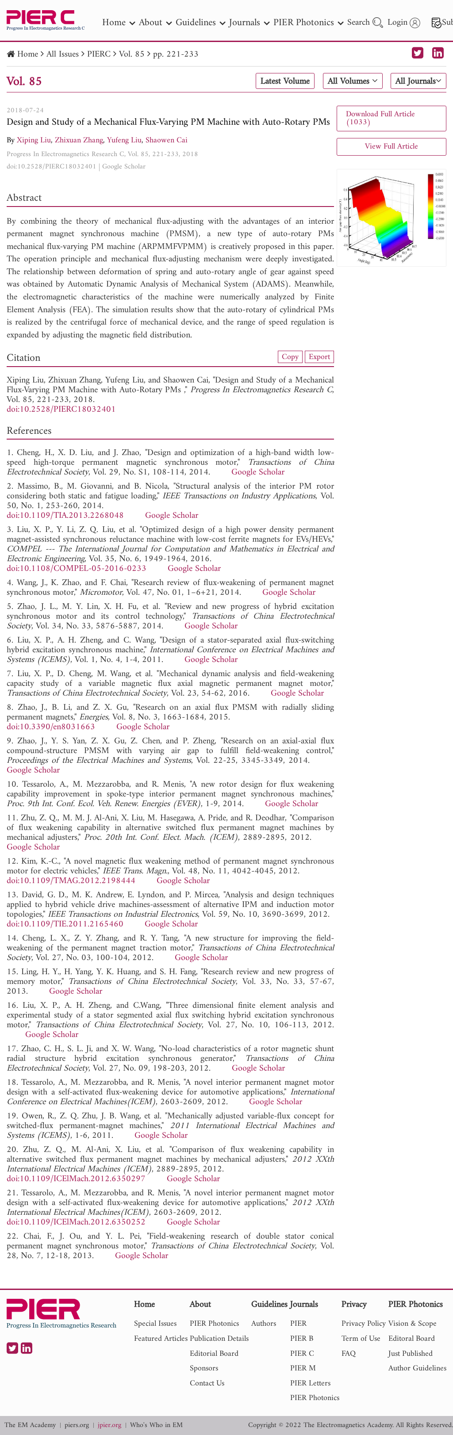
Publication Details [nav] (219, 1339)
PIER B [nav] (301, 1339)
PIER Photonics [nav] (303, 22)
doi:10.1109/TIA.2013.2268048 (65, 516)
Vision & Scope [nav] (412, 1324)
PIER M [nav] (303, 1368)
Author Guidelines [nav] (417, 1368)
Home (27, 54)
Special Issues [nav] (155, 1324)
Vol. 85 (132, 54)
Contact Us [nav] (207, 1383)
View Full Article (391, 146)
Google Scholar (124, 167)
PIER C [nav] (302, 1354)
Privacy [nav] (354, 1305)
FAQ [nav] (349, 1354)
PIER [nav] (298, 1324)
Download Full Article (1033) (380, 118)
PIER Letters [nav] (310, 1383)
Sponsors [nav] (204, 1368)
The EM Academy (30, 1425)
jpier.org (109, 1425)
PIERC (99, 54)
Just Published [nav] (410, 1354)
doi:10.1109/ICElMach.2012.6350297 (76, 1179)
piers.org (77, 1425)
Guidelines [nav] (196, 22)
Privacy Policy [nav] (364, 1324)
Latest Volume (285, 81)
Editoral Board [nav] (411, 1339)
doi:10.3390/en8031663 (51, 727)
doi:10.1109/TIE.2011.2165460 (65, 924)
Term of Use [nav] (361, 1339)
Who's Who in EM (156, 1425)
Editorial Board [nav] (214, 1354)
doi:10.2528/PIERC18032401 (51, 167)
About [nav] (150, 22)
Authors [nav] (263, 1324)
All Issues (62, 54)
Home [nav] (114, 22)
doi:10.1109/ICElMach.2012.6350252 (76, 1222)
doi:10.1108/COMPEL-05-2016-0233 (76, 569)
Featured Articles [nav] (161, 1339)
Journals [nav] (244, 22)
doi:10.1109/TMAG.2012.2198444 (71, 881)
